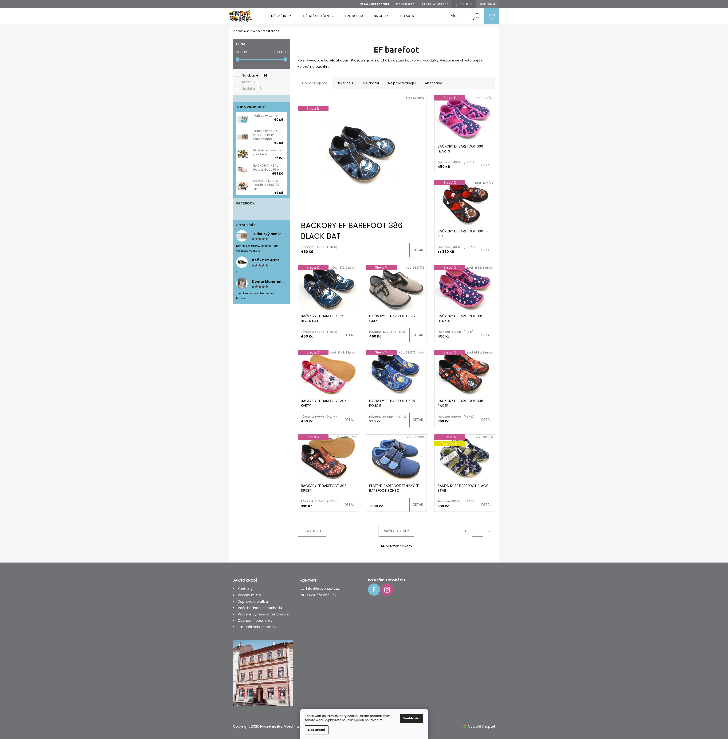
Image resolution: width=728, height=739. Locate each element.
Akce (249, 82)
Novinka (252, 89)
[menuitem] (283, 16)
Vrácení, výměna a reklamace (263, 614)
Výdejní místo (249, 595)
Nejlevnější (345, 83)
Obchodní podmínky (255, 620)
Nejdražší (371, 83)
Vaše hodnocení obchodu (260, 607)
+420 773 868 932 (321, 594)
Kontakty (245, 588)
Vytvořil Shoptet (481, 726)
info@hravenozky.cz (323, 588)
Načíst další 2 (396, 531)
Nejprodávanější (402, 83)
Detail (418, 250)
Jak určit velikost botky (257, 626)
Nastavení (316, 730)
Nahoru (314, 531)
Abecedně (433, 83)
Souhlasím (411, 718)
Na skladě (255, 75)
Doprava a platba (253, 601)
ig (387, 589)
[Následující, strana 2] (477, 531)
